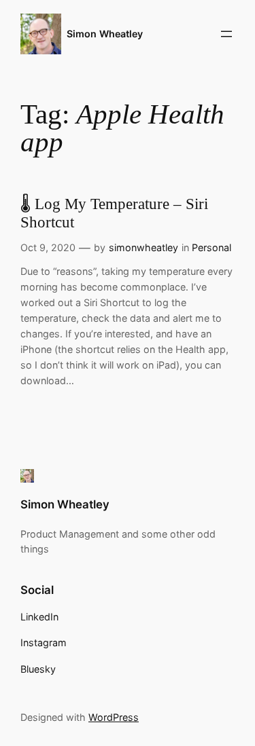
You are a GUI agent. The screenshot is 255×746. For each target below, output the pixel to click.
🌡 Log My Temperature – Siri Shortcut (114, 213)
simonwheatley (143, 247)
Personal (211, 247)
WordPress (113, 717)
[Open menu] (226, 34)
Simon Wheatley (105, 33)
